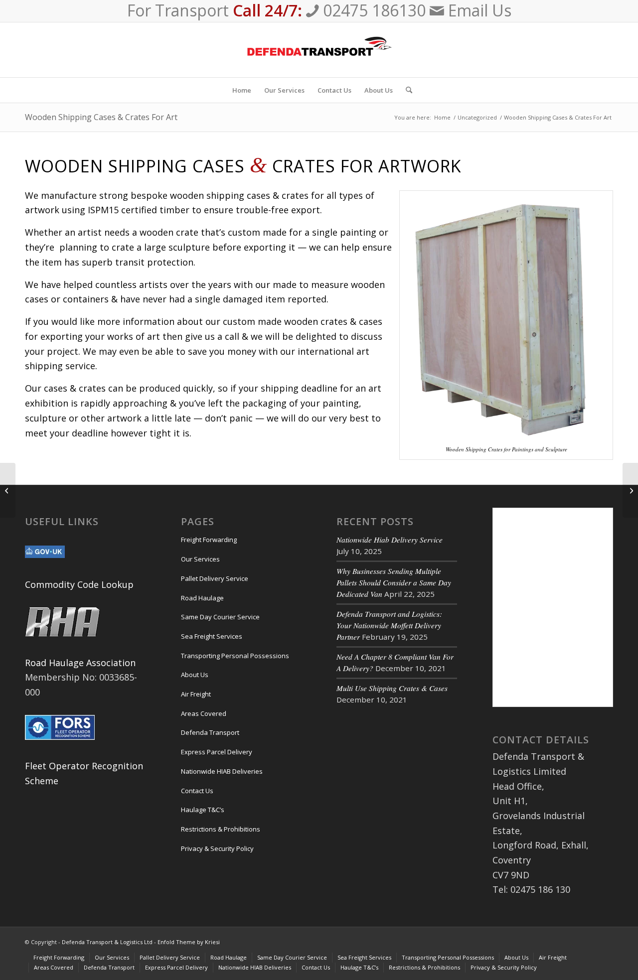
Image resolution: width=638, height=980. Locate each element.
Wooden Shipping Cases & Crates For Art (101, 117)
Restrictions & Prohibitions (220, 829)
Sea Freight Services (211, 636)
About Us (194, 674)
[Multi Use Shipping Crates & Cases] (630, 490)
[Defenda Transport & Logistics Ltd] (319, 49)
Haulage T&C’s (202, 809)
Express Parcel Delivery (216, 751)
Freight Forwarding (209, 539)
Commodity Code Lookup (79, 584)
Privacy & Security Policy (217, 848)
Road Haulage (202, 597)
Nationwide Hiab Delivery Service (389, 540)
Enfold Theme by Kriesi (189, 942)
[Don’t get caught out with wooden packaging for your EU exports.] (7, 490)
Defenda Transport (210, 732)
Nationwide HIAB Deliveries (222, 771)
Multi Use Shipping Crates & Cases (392, 688)
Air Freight (196, 694)
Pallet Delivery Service (214, 578)
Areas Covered (203, 713)
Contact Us (197, 790)
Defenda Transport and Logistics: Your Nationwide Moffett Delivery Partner (389, 625)
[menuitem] (242, 90)
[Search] (405, 90)
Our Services (200, 559)
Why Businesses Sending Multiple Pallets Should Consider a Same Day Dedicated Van (393, 582)
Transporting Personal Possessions (235, 655)
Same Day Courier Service (220, 616)
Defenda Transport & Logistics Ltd (107, 942)
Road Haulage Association (80, 663)
